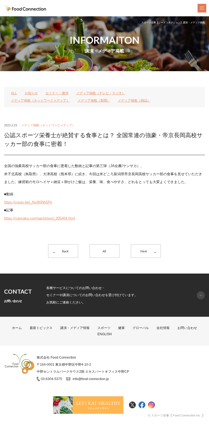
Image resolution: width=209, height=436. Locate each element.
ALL (14, 93)
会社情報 (163, 328)
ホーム (17, 328)
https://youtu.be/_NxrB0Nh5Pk (28, 202)
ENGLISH (104, 334)
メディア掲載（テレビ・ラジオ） (100, 93)
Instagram (151, 405)
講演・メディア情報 (75, 328)
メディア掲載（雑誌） (134, 100)
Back (65, 251)
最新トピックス (41, 328)
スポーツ (103, 328)
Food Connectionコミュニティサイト (88, 405)
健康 (121, 328)
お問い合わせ (187, 328)
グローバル (141, 328)
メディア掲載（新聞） (94, 100)
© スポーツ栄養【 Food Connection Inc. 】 (176, 415)
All (104, 251)
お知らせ (31, 93)
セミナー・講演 (56, 93)
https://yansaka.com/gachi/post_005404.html (39, 218)
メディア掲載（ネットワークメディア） (40, 100)
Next (143, 251)
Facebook (142, 405)
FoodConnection (25, 8)
